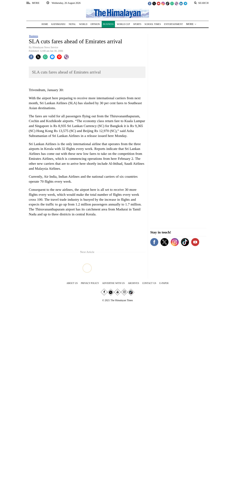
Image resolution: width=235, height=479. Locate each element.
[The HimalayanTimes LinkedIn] (181, 3)
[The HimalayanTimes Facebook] (149, 3)
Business (33, 36)
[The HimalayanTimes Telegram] (185, 3)
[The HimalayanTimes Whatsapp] (172, 3)
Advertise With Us (113, 283)
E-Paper (163, 283)
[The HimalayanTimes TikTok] (167, 3)
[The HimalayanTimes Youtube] (158, 3)
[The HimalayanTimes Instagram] (163, 3)
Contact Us (149, 283)
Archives (133, 283)
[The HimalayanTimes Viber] (176, 3)
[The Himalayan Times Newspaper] (117, 13)
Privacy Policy (90, 283)
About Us (72, 283)
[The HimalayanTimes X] (154, 3)
